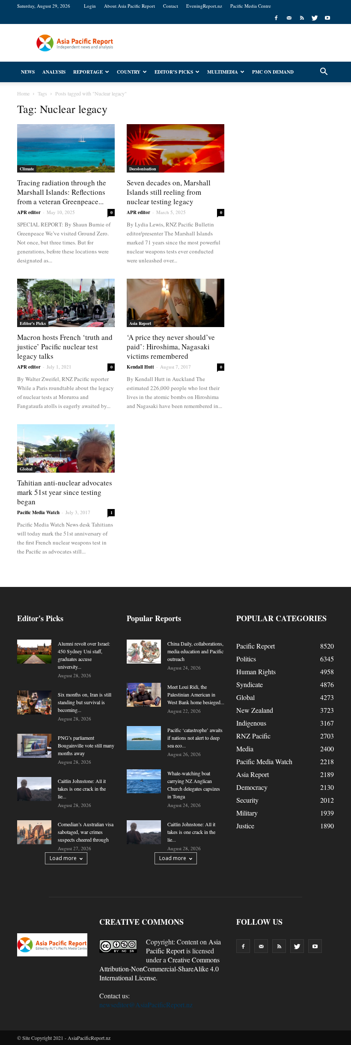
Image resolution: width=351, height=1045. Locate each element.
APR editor (29, 212)
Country (128, 71)
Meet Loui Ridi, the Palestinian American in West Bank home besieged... (195, 694)
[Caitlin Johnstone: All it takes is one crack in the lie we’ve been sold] (34, 789)
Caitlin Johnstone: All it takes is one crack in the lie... (82, 788)
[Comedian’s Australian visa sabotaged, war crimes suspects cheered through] (34, 832)
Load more (63, 858)
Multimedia (222, 71)
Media (244, 748)
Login (90, 6)
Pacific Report (255, 645)
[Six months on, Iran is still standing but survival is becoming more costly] (34, 703)
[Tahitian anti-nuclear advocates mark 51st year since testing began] (66, 448)
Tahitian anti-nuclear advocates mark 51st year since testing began (64, 492)
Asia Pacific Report (183, 946)
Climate (27, 169)
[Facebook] (276, 18)
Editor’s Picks (174, 71)
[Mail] (289, 18)
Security (247, 799)
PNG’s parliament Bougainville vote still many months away (86, 745)
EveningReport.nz (204, 6)
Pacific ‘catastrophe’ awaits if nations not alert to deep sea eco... (195, 737)
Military (247, 812)
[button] (323, 72)
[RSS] (301, 18)
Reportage (88, 71)
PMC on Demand (273, 71)
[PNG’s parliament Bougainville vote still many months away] (34, 746)
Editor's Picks (33, 323)
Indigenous (251, 722)
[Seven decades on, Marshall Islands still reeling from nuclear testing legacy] (175, 148)
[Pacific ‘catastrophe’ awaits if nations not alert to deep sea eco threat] (144, 738)
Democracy (252, 787)
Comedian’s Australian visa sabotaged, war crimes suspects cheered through (85, 832)
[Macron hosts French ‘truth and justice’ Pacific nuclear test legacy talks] (66, 303)
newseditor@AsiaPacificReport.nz (146, 1004)
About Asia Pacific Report (129, 6)
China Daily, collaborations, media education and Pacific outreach (195, 651)
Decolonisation (142, 169)
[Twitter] (314, 18)
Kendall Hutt (140, 366)
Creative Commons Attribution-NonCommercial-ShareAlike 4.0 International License (159, 968)
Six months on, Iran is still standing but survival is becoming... (84, 702)
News (28, 71)
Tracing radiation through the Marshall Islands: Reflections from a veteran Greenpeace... (61, 192)
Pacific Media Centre (250, 6)
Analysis (53, 71)
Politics (246, 658)
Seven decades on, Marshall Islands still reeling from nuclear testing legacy (169, 192)
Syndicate (249, 684)
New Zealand (254, 710)
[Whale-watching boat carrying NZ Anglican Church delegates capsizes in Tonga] (144, 781)
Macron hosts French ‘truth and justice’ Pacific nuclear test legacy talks (65, 346)
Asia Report (140, 323)
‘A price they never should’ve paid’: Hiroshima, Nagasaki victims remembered (171, 346)
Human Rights (256, 671)
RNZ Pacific (253, 735)
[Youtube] (327, 18)
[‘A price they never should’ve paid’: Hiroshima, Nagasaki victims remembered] (175, 303)
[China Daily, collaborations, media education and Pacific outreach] (144, 652)
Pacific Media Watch (38, 512)
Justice (245, 825)
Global (26, 469)
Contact (170, 6)
